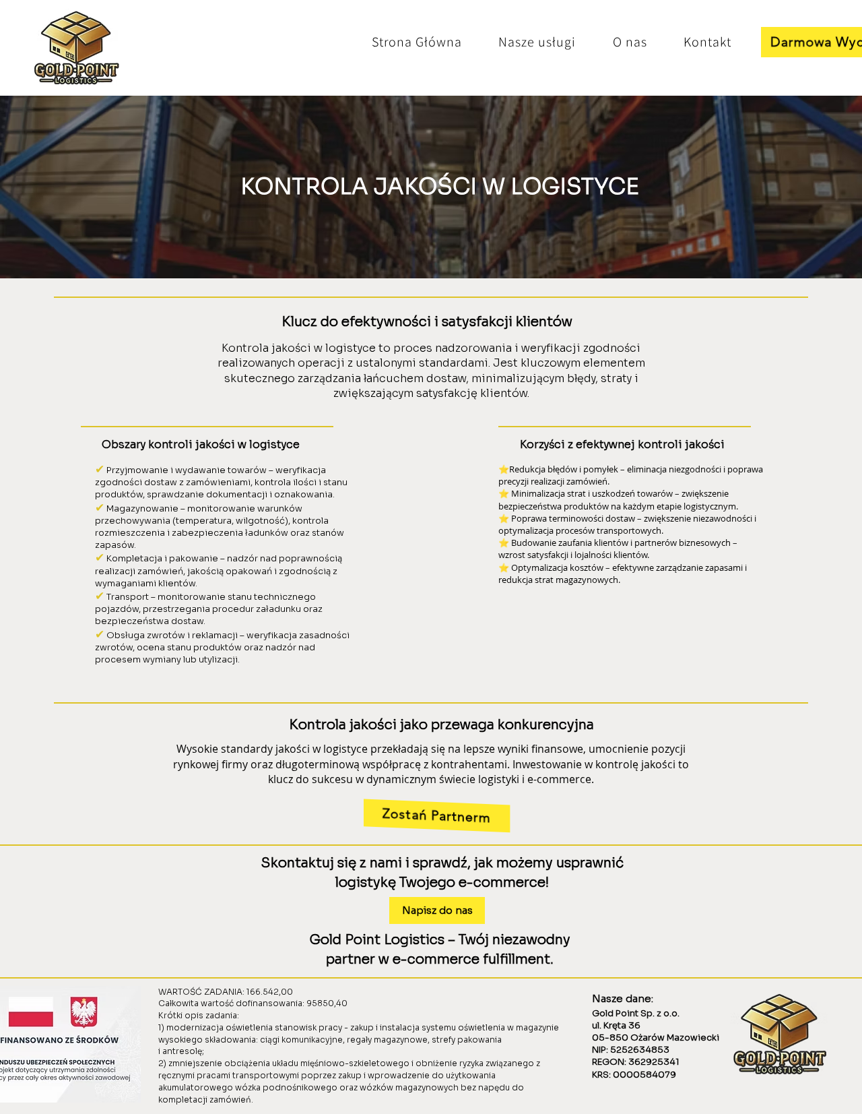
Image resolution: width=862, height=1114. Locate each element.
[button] (537, 42)
